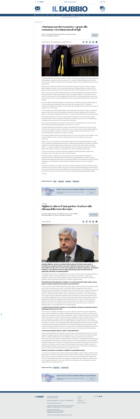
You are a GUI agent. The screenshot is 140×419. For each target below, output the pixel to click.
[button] (101, 2)
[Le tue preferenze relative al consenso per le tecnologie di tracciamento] (1, 314)
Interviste (41, 21)
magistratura (56, 367)
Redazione (94, 35)
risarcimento (76, 181)
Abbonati (103, 11)
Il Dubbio (36, 21)
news (55, 181)
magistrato (68, 181)
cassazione (61, 181)
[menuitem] (38, 15)
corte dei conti (64, 367)
